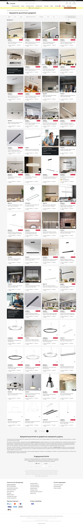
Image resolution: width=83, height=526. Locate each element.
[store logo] (11, 3)
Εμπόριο (12, 10)
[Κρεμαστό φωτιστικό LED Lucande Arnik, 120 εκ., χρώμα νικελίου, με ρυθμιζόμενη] (32, 61)
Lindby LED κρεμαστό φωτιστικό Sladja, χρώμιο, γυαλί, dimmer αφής (32, 97)
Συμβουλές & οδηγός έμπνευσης (36, 491)
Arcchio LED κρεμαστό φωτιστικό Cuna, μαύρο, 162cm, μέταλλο (67, 70)
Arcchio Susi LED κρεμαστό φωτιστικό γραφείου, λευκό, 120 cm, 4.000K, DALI (67, 314)
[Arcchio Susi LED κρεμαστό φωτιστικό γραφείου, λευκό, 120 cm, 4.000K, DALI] (68, 306)
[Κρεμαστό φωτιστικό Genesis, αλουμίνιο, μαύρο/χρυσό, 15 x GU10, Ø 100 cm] (50, 252)
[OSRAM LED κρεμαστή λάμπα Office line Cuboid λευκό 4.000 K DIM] (15, 279)
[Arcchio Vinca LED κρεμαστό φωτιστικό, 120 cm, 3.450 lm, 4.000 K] (32, 115)
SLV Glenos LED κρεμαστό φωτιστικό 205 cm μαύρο (67, 177)
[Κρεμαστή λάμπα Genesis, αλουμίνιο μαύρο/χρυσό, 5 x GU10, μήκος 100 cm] (32, 333)
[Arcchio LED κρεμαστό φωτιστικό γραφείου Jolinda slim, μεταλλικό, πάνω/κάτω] (68, 115)
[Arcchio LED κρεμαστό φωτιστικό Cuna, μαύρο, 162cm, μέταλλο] (68, 61)
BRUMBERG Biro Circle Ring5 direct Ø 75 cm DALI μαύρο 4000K (15, 368)
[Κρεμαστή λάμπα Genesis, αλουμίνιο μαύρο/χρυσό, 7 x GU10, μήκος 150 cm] (50, 225)
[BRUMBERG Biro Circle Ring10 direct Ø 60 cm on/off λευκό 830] (32, 359)
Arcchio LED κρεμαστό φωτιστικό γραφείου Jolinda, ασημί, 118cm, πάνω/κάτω (15, 151)
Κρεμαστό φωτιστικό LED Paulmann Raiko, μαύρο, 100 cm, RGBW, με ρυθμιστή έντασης (49, 205)
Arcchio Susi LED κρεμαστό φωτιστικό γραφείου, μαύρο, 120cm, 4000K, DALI (50, 314)
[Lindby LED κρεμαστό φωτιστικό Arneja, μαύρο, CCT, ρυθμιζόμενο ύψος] (68, 34)
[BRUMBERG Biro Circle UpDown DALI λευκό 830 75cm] (15, 333)
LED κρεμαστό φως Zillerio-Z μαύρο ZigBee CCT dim (14, 177)
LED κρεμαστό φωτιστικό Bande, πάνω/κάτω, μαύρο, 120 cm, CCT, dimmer (50, 177)
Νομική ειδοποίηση (29, 516)
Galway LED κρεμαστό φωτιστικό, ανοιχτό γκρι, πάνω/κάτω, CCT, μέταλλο (50, 286)
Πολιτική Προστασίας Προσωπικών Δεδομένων (46, 516)
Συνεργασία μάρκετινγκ (34, 485)
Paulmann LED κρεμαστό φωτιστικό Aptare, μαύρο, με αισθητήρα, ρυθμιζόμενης (14, 259)
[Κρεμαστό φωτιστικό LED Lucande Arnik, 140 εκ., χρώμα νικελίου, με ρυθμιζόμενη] (32, 34)
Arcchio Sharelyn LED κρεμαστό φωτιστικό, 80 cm (31, 177)
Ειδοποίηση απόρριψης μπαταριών (58, 516)
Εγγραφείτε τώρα (11, 316)
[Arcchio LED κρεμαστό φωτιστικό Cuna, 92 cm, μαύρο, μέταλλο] (68, 279)
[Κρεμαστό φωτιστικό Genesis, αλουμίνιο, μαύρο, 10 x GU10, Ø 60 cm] (15, 387)
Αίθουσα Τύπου (33, 493)
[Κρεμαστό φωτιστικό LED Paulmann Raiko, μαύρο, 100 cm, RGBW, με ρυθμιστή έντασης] (50, 198)
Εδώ (11, 452)
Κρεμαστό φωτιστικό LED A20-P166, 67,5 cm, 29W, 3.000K (67, 423)
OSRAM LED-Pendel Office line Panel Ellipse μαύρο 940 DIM (49, 96)
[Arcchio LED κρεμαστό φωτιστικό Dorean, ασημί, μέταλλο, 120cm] (50, 61)
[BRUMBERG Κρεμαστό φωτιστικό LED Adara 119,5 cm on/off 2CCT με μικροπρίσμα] (68, 333)
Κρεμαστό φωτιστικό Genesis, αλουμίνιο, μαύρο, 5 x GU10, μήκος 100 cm (15, 123)
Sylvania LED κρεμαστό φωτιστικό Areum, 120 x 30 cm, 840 (14, 422)
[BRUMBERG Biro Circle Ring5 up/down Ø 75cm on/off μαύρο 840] (50, 333)
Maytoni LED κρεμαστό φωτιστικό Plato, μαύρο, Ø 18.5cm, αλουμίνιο (32, 394)
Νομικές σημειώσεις (57, 488)
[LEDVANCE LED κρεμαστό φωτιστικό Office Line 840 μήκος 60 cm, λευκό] (68, 359)
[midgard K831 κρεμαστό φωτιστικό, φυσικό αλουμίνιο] (50, 387)
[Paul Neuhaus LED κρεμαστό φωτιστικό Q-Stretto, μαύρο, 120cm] (32, 252)
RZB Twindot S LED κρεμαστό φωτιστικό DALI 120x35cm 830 (50, 422)
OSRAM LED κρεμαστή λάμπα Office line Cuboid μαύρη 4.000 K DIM (67, 96)
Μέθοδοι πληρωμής (10, 494)
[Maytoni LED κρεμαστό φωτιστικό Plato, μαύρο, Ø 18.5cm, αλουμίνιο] (32, 387)
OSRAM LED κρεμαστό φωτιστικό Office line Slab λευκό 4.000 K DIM (67, 150)
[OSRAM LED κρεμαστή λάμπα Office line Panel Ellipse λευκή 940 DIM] (68, 225)
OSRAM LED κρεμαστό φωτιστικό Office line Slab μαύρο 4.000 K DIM (32, 286)
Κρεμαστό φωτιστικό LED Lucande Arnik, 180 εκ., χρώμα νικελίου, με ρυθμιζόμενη (15, 97)
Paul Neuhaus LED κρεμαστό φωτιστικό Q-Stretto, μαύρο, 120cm (32, 259)
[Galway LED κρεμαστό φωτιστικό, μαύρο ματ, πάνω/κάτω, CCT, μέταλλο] (68, 252)
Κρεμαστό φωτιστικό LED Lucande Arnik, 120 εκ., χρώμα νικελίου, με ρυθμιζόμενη (32, 70)
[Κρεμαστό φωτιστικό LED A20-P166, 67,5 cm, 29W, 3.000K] (68, 414)
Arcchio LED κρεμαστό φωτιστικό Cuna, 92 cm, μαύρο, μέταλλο (67, 287)
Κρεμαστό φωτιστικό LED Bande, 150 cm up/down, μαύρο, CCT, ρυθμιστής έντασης (67, 206)
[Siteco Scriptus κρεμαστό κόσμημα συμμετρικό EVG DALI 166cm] (68, 387)
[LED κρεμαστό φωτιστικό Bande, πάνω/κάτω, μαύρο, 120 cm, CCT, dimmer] (50, 170)
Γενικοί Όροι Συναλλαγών (58, 484)
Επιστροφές (9, 493)
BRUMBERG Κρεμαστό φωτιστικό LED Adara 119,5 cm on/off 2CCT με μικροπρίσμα (67, 340)
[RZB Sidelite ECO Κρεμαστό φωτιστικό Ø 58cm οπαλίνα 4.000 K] (32, 414)
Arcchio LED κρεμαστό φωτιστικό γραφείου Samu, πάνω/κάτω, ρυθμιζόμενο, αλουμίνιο (49, 43)
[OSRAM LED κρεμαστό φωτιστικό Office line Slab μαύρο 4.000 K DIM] (32, 279)
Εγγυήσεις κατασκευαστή (11, 497)
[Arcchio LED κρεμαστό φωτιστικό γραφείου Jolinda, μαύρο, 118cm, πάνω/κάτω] (32, 306)
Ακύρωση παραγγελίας (11, 484)
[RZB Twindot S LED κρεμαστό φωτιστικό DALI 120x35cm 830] (50, 414)
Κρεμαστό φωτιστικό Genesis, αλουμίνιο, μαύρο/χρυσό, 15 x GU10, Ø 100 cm (50, 260)
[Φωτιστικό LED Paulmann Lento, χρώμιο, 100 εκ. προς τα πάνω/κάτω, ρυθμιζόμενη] (15, 198)
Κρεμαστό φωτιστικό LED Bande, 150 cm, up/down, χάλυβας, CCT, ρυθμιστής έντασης (15, 233)
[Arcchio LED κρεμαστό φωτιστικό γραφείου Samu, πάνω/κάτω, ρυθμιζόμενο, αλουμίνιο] (50, 34)
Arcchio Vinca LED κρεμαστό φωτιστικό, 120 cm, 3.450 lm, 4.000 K (32, 124)
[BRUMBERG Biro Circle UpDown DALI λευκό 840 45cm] (50, 359)
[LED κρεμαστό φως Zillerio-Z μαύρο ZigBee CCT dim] (15, 170)
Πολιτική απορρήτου (57, 486)
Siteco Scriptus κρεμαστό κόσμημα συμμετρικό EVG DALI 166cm (66, 394)
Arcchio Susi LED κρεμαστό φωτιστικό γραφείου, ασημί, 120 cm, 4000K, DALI (50, 124)
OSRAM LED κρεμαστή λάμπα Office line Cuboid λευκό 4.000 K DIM (15, 286)
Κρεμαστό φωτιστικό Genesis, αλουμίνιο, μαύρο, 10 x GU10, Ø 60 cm (15, 394)
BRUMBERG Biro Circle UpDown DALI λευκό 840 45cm (49, 368)
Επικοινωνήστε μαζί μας (11, 489)
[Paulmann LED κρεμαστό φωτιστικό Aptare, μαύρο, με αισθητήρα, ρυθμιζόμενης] (15, 252)
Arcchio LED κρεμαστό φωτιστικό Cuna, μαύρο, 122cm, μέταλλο (15, 43)
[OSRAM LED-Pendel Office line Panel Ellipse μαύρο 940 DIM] (50, 88)
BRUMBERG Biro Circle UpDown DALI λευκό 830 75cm (14, 341)
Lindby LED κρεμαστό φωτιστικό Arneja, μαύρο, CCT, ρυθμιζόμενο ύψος (67, 43)
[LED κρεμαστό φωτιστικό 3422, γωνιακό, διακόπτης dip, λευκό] (32, 225)
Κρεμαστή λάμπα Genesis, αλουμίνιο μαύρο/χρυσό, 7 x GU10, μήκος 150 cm (50, 232)
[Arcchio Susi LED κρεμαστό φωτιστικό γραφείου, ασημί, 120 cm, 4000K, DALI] (50, 115)
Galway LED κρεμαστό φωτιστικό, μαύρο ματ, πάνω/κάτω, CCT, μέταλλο (67, 260)
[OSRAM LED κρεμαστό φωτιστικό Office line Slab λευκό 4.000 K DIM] (68, 142)
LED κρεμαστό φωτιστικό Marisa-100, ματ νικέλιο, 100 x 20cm (32, 205)
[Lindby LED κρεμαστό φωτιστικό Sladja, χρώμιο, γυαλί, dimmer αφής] (32, 88)
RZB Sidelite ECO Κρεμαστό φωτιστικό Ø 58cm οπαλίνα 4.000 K (32, 422)
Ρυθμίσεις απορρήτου (23, 516)
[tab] (10, 17)
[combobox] (40, 3)
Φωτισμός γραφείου (16, 10)
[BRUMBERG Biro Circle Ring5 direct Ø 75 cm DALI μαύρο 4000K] (15, 359)
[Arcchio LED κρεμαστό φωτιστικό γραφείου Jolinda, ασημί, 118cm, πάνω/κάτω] (15, 142)
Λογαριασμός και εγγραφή (12, 496)
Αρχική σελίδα (9, 10)
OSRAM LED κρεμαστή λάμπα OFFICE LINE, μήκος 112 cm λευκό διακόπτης (32, 150)
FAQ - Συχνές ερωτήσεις (11, 486)
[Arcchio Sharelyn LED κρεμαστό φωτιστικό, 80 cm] (32, 170)
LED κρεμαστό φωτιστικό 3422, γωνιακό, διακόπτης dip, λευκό (31, 233)
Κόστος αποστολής (10, 491)
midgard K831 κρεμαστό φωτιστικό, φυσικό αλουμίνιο (49, 395)
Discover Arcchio (11, 72)
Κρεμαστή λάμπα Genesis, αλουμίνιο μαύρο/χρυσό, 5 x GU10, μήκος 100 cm (32, 340)
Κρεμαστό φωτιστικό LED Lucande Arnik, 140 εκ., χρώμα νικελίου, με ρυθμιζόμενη (32, 43)
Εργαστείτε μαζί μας (34, 489)
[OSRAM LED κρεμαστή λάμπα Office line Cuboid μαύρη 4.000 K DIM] (68, 88)
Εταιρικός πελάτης (33, 488)
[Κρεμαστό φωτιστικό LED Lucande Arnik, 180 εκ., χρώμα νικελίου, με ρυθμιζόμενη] (15, 88)
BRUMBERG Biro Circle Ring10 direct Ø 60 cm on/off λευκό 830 (32, 368)
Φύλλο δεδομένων (65, 179)
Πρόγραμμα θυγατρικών (34, 486)
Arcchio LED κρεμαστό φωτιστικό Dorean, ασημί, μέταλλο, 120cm (49, 70)
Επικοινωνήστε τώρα (47, 153)
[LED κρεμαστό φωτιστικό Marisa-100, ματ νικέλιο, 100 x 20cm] (32, 198)
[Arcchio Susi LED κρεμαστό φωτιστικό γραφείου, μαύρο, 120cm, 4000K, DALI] (50, 306)
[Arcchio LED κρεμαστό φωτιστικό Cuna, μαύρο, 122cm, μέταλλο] (15, 34)
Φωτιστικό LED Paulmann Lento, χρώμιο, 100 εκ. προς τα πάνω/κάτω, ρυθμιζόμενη (15, 205)
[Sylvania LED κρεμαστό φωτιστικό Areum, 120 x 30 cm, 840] (15, 414)
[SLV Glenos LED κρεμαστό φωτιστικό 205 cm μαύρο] (68, 170)
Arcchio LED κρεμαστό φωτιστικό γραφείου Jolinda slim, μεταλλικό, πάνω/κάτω (67, 124)
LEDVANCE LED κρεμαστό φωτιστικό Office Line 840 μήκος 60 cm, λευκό (67, 367)
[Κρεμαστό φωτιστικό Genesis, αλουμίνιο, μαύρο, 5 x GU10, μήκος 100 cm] (15, 115)
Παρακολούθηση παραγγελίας (12, 488)
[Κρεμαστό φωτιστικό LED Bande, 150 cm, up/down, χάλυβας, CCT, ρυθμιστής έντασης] (15, 225)
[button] (22, 37)
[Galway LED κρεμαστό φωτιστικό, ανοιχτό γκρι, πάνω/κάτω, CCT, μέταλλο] (50, 279)
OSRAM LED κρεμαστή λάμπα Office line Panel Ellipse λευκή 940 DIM (67, 232)
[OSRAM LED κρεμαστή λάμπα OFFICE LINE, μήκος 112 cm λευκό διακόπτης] (32, 142)
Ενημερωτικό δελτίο (34, 483)
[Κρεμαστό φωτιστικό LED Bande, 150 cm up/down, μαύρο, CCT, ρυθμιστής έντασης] (68, 198)
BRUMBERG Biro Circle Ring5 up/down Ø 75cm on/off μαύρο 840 (50, 341)
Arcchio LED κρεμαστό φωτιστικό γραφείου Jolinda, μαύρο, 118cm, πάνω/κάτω (32, 314)
